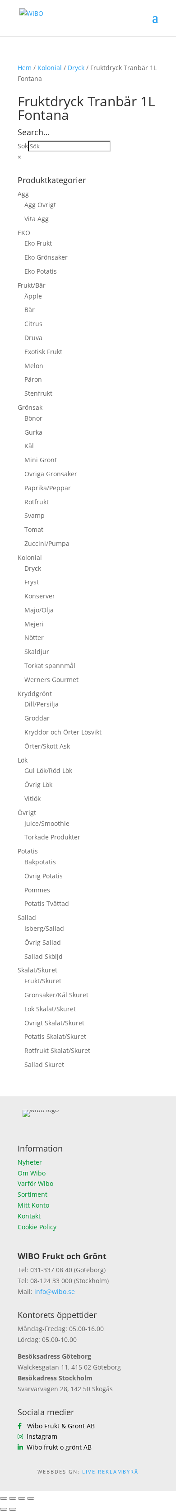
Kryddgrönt (35, 693)
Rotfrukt (36, 502)
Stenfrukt (38, 393)
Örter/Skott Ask (47, 746)
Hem (25, 67)
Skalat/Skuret (37, 970)
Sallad (27, 917)
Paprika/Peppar (47, 487)
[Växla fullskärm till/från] (12, 1498)
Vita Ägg (36, 218)
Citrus (33, 323)
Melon (33, 365)
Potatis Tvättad (46, 903)
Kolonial (49, 67)
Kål (29, 445)
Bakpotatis (40, 862)
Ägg (23, 194)
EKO (24, 232)
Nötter (34, 637)
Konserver (39, 596)
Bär (29, 309)
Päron (33, 379)
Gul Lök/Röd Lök (48, 770)
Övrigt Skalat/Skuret (54, 1023)
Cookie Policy (37, 1227)
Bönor (33, 418)
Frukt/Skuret (42, 980)
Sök (23, 146)
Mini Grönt (40, 459)
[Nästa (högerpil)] (12, 1509)
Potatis (28, 851)
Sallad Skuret (44, 1064)
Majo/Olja (39, 610)
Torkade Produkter (52, 837)
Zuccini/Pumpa (46, 543)
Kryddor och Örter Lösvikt (63, 732)
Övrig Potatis (43, 876)
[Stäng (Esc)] (30, 1498)
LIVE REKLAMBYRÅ (110, 1471)
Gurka (33, 432)
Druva (33, 337)
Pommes (37, 890)
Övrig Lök (38, 784)
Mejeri (34, 624)
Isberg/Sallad (44, 928)
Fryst (31, 582)
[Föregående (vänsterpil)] (3, 1509)
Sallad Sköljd (43, 956)
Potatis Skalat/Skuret (55, 1036)
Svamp (34, 515)
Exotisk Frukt (43, 351)
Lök (23, 760)
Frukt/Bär (32, 285)
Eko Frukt (38, 243)
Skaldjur (36, 651)
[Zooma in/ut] (3, 1498)
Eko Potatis (40, 271)
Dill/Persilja (41, 704)
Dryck (76, 67)
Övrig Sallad (42, 942)
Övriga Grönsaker (50, 473)
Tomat (33, 529)
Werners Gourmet (51, 679)
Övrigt (27, 812)
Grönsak (30, 407)
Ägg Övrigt (40, 204)
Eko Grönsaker (46, 257)
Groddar (37, 718)
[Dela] (21, 1498)
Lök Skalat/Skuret (50, 1009)
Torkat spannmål (49, 665)
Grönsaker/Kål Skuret (56, 995)
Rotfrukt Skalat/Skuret (57, 1050)
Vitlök (32, 798)
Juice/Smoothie (46, 823)
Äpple (33, 296)
